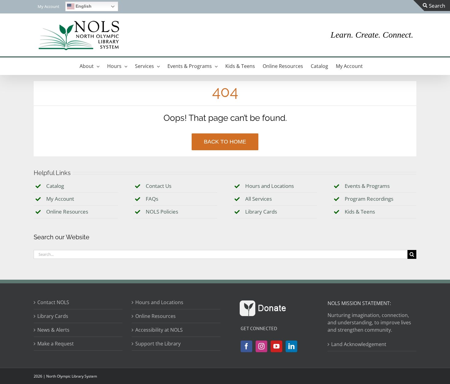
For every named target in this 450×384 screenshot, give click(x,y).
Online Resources (67, 211)
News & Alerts (53, 329)
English (83, 6)
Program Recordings (369, 198)
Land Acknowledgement (358, 344)
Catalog (55, 185)
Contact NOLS (53, 302)
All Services (258, 198)
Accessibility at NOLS (159, 329)
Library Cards (261, 211)
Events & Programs (367, 185)
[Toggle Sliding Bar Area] (431, 5)
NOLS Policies (162, 211)
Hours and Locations (269, 185)
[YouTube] (276, 346)
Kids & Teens (360, 211)
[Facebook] (246, 346)
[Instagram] (261, 346)
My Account (60, 198)
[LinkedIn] (291, 346)
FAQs (152, 198)
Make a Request (55, 343)
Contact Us (158, 185)
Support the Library (158, 343)
